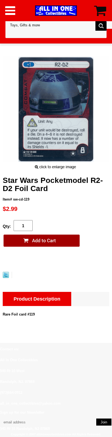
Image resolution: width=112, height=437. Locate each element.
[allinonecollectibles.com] (56, 10)
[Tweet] (6, 277)
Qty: (7, 226)
